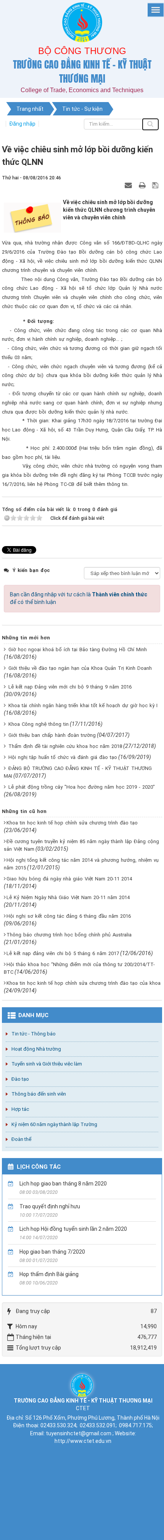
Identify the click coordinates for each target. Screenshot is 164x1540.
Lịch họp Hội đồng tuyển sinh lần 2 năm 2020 (73, 1229)
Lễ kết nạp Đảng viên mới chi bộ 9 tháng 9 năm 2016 (70, 687)
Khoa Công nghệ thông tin (38, 724)
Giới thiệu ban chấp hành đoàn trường (52, 735)
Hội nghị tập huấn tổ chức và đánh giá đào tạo (62, 757)
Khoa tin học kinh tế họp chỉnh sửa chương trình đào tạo (72, 823)
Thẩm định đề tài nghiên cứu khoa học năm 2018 (65, 746)
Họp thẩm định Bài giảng (49, 1274)
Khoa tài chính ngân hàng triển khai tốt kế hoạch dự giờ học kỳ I (83, 705)
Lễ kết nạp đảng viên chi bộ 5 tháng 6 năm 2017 (62, 953)
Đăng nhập (22, 124)
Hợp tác (20, 1109)
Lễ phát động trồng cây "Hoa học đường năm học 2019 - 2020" (81, 787)
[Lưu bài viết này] (156, 185)
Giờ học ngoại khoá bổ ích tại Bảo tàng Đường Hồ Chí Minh (77, 649)
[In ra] (143, 185)
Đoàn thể (21, 1139)
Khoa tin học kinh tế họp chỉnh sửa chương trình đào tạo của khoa (83, 983)
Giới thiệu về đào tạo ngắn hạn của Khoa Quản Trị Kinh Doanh (80, 668)
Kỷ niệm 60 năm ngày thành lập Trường (54, 1124)
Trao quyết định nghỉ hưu (49, 1206)
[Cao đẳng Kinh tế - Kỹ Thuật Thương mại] (82, 1385)
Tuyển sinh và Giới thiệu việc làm (46, 1064)
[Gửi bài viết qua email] (129, 185)
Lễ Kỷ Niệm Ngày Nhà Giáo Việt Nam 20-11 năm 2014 (68, 897)
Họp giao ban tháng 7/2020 (52, 1252)
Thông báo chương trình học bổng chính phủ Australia (69, 935)
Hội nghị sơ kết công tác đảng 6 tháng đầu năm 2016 (68, 916)
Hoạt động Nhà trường (36, 1049)
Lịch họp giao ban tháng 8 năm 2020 (63, 1184)
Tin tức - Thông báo (33, 1034)
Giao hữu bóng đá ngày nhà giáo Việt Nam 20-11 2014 (69, 879)
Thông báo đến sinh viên (38, 1094)
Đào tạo (20, 1079)
